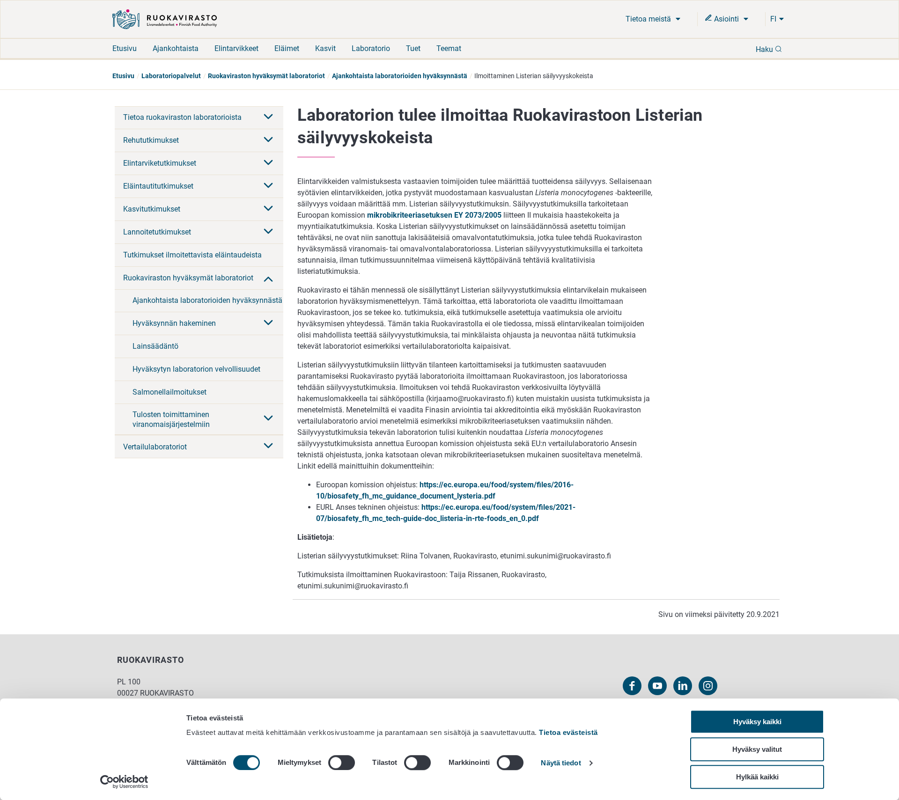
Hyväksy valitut (757, 749)
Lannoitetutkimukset (157, 232)
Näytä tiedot (561, 763)
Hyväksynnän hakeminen (174, 323)
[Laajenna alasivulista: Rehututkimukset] (268, 140)
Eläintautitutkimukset (158, 186)
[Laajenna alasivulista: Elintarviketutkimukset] (268, 163)
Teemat (448, 48)
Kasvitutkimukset (151, 209)
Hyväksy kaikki (757, 722)
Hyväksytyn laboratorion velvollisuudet (196, 369)
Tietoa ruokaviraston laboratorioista (182, 117)
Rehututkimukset (151, 140)
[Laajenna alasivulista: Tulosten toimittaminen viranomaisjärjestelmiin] (268, 419)
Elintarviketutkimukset (159, 163)
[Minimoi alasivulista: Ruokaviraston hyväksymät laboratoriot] (268, 278)
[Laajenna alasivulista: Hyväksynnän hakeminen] (268, 323)
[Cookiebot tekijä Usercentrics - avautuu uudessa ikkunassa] (124, 782)
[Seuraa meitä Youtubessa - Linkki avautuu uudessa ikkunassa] (657, 685)
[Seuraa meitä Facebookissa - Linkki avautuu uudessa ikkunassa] (632, 685)
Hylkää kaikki (757, 777)
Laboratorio (371, 48)
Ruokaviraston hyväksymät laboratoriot (266, 76)
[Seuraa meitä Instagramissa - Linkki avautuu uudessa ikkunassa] (708, 685)
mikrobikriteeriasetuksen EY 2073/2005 (434, 215)
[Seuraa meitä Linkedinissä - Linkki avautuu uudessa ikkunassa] (682, 685)
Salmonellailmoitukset (169, 392)
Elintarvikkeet (236, 48)
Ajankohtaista (176, 48)
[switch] (341, 762)
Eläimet (286, 48)
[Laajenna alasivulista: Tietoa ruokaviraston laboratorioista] (268, 117)
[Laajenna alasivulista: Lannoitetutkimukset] (268, 232)
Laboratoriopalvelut (171, 76)
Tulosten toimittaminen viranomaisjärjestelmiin (171, 419)
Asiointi (726, 19)
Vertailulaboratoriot (155, 446)
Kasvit (325, 48)
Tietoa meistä (649, 19)
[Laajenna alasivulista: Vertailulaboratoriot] (268, 446)
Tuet (413, 48)
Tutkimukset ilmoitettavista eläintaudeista (192, 254)
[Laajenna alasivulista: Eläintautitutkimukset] (268, 186)
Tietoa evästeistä (568, 732)
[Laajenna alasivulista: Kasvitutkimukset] (268, 209)
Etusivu (124, 48)
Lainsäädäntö (155, 346)
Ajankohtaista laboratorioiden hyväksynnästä (399, 76)
